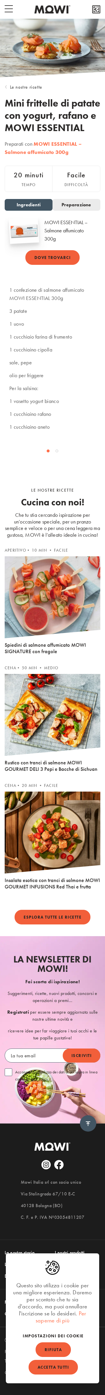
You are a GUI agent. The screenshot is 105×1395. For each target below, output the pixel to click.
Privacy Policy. (37, 1079)
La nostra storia (19, 1253)
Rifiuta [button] (53, 1349)
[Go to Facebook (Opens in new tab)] (59, 1164)
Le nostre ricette (26, 87)
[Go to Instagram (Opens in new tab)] (46, 1164)
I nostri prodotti (70, 1253)
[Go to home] (52, 9)
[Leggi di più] (96, 9)
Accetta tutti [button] (53, 1367)
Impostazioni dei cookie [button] (53, 1336)
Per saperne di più (61, 1317)
